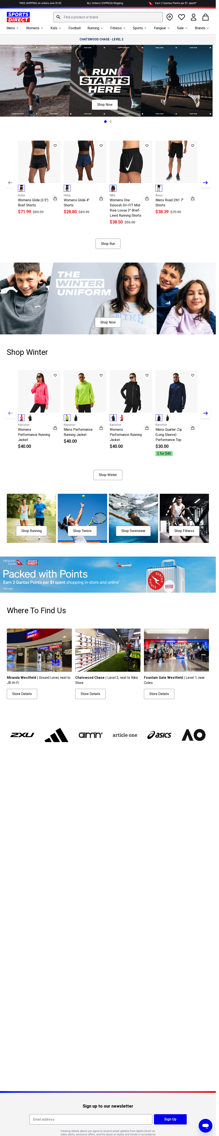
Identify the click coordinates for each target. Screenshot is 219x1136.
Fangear (160, 28)
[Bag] (205, 17)
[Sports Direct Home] (18, 17)
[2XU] (22, 735)
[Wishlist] (181, 17)
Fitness (116, 28)
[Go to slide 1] (105, 121)
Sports (138, 28)
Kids (53, 28)
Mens (10, 28)
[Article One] (125, 735)
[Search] (58, 17)
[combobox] (108, 17)
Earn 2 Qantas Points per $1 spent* (175, 3)
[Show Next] (205, 183)
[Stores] (169, 17)
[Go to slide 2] (110, 121)
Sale (180, 28)
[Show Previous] (10, 183)
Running (93, 28)
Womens (32, 28)
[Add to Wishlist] (55, 146)
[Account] (193, 17)
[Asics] (159, 735)
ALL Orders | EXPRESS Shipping (105, 3)
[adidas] (56, 735)
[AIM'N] (90, 735)
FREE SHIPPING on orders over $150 (40, 3)
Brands (200, 28)
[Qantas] (108, 574)
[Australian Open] (193, 735)
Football (74, 28)
